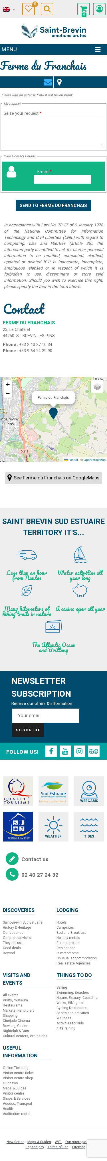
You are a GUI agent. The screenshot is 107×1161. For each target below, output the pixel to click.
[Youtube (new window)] (65, 751)
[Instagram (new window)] (79, 751)
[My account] (99, 9)
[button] (83, 9)
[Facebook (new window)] (51, 751)
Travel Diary (34, 5)
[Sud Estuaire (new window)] (53, 791)
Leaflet (73, 459)
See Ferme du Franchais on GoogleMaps (56, 477)
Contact (47, 78)
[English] (8, 9)
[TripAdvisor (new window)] (94, 751)
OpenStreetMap (95, 459)
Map (59, 78)
